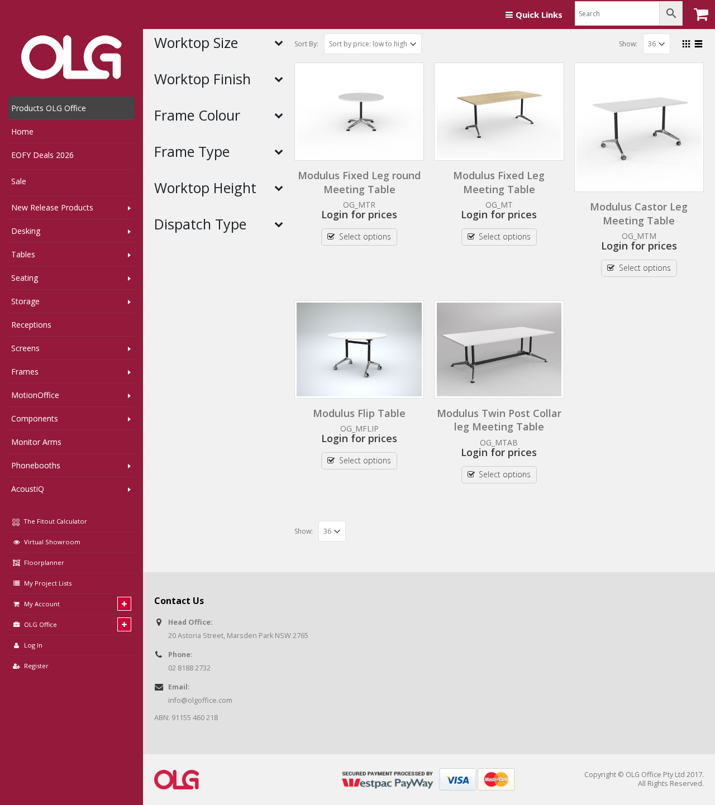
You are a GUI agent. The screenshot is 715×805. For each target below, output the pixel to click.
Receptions (31, 324)
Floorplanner (44, 562)
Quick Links (539, 14)
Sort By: (306, 44)
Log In (33, 645)
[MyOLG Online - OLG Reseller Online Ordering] (71, 57)
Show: (628, 44)
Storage (25, 301)
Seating (24, 277)
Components (34, 418)
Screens (25, 348)
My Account (42, 604)
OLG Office (40, 624)
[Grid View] (686, 42)
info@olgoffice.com (200, 700)
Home (22, 131)
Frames (25, 371)
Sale (18, 181)
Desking (25, 231)
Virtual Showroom (52, 542)
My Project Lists (48, 583)
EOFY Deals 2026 (42, 155)
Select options (365, 236)
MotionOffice (35, 395)
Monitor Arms (36, 442)
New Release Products (52, 207)
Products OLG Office (48, 108)
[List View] (699, 42)
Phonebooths (35, 465)
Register (36, 666)
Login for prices (359, 214)
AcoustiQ (27, 488)
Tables (23, 254)
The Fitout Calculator (54, 521)
